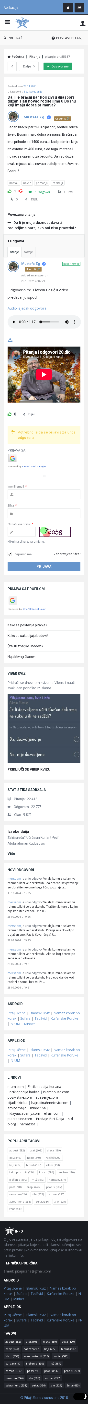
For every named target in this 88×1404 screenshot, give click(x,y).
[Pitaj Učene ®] (23, 22)
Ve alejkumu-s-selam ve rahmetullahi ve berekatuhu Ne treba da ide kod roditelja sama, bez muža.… (42, 977)
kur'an (46, 1172)
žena (15, 1209)
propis (33, 1187)
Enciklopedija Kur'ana (44, 1086)
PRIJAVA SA (16, 450)
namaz (57, 1179)
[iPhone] (68, 7)
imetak (13, 183)
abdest (17, 1150)
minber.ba (38, 1108)
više (11, 854)
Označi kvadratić (20, 524)
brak (36, 1150)
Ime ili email (17, 486)
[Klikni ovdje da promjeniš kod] (55, 532)
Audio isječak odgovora (27, 308)
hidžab (33, 1165)
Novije (28, 252)
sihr (38, 1194)
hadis (34, 1157)
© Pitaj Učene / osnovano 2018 (44, 1398)
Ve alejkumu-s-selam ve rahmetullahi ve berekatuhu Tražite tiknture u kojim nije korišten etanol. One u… (43, 906)
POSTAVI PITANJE (70, 38)
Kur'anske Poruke (64, 1018)
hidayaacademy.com (24, 1113)
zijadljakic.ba (17, 1102)
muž (38, 1179)
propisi (54, 1187)
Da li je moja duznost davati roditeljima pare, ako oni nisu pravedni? (42, 225)
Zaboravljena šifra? (67, 554)
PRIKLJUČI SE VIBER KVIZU (29, 769)
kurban (67, 1172)
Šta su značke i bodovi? (25, 646)
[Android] (79, 7)
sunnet (56, 1194)
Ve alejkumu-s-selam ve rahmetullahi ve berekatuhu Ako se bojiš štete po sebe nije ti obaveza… (42, 953)
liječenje (18, 1179)
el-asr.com (52, 1113)
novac (27, 183)
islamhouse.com (56, 1092)
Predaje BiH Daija (50, 1118)
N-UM (15, 1023)
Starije (14, 252)
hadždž (53, 1157)
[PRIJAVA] (83, 23)
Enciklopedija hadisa (23, 1092)
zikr (60, 1201)
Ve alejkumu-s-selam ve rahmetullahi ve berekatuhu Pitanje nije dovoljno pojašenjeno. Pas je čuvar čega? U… (42, 930)
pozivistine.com (20, 1097)
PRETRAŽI (15, 38)
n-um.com (16, 1086)
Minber (29, 1023)
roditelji (58, 183)
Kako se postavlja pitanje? (27, 625)
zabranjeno (20, 1201)
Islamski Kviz (40, 1013)
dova (15, 1157)
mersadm (14, 878)
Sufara (25, 1018)
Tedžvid (40, 1018)
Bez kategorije (33, 91)
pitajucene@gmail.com (27, 1271)
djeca (54, 1150)
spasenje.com (47, 1097)
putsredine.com (20, 1118)
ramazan (18, 1194)
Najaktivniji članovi (21, 657)
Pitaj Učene (17, 1013)
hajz (15, 1165)
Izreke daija (18, 831)
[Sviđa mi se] (9, 190)
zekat (42, 1201)
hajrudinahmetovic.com (49, 1102)
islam (53, 1165)
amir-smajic (17, 1108)
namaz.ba (27, 1124)
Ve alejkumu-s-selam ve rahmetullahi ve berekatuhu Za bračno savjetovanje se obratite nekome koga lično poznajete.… (43, 882)
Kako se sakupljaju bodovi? (28, 636)
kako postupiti (21, 1172)
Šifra (12, 505)
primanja (42, 183)
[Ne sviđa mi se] (20, 190)
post (15, 1187)
